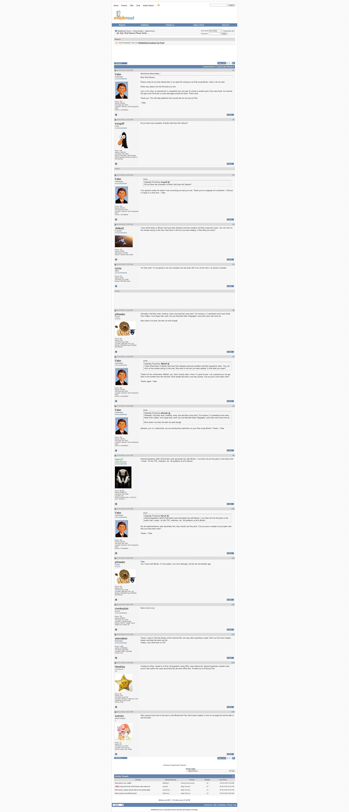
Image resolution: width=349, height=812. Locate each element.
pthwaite (120, 314)
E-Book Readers (138, 31)
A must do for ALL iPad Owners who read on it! (134, 786)
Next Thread (181, 765)
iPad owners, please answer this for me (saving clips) (132, 790)
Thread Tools (209, 67)
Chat (138, 6)
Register (122, 25)
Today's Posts (198, 25)
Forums (124, 6)
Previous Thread (169, 765)
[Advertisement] (174, 53)
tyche (118, 268)
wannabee (121, 638)
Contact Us (208, 805)
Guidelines (145, 25)
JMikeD (119, 228)
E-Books (169, 25)
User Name (205, 31)
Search (225, 25)
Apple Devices (150, 31)
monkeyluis (121, 608)
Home (116, 6)
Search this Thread (224, 67)
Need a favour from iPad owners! (126, 793)
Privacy (229, 805)
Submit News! (148, 6)
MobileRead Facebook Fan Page (151, 43)
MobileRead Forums (124, 31)
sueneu (119, 715)
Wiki (131, 6)
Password (204, 33)
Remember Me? (229, 31)
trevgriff (119, 123)
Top (235, 805)
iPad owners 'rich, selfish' (123, 783)
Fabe (118, 74)
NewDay (120, 666)
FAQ (215, 805)
